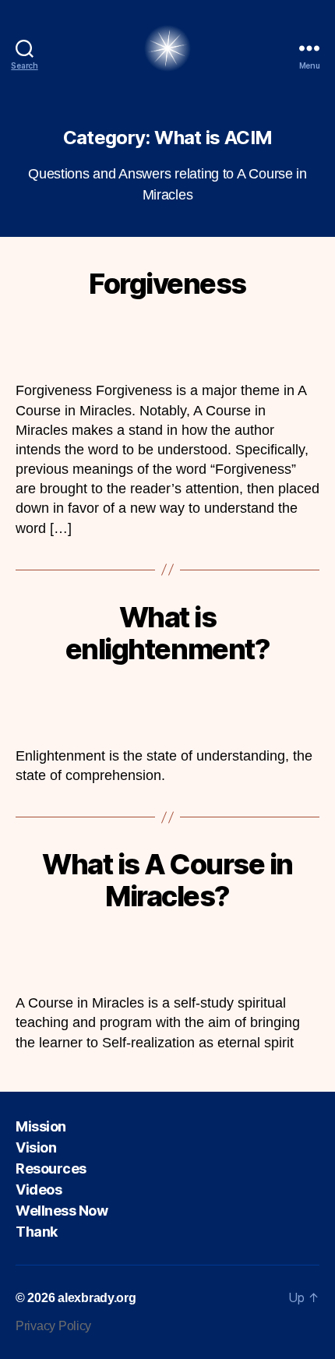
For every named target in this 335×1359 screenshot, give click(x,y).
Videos (39, 1189)
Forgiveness (167, 284)
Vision (36, 1147)
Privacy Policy (53, 1326)
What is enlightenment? (167, 633)
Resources (51, 1168)
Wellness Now (62, 1210)
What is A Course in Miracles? (167, 880)
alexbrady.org (97, 1297)
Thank (37, 1231)
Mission (41, 1126)
